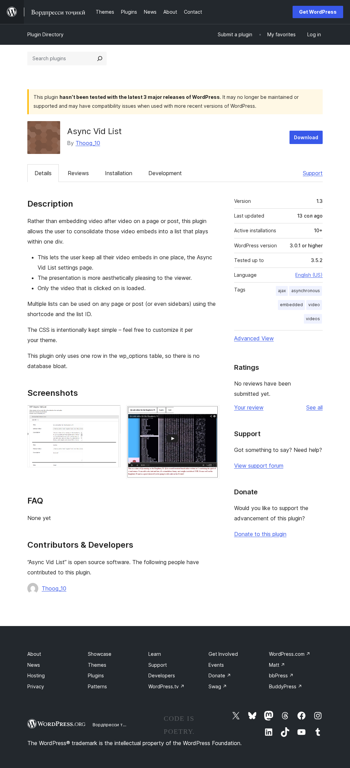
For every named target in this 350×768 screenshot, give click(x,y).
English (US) (309, 275)
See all (314, 407)
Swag (217, 686)
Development (165, 173)
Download (306, 137)
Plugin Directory (45, 34)
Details (43, 173)
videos (313, 318)
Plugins (96, 675)
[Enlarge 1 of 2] (111, 414)
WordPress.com (289, 654)
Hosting (36, 675)
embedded (291, 304)
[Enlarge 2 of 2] (210, 414)
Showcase (99, 654)
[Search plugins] (100, 58)
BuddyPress (285, 686)
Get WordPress (318, 12)
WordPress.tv (166, 686)
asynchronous (305, 290)
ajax (282, 290)
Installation (118, 173)
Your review (249, 407)
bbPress (281, 675)
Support (313, 173)
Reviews (78, 173)
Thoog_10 (88, 143)
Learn (154, 654)
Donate (219, 675)
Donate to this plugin (260, 534)
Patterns (97, 686)
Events (216, 665)
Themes (97, 665)
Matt (277, 665)
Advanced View (254, 338)
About (34, 654)
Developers (161, 675)
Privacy (35, 686)
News (33, 665)
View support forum (258, 465)
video (314, 304)
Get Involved (223, 654)
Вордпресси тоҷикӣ (114, 724)
